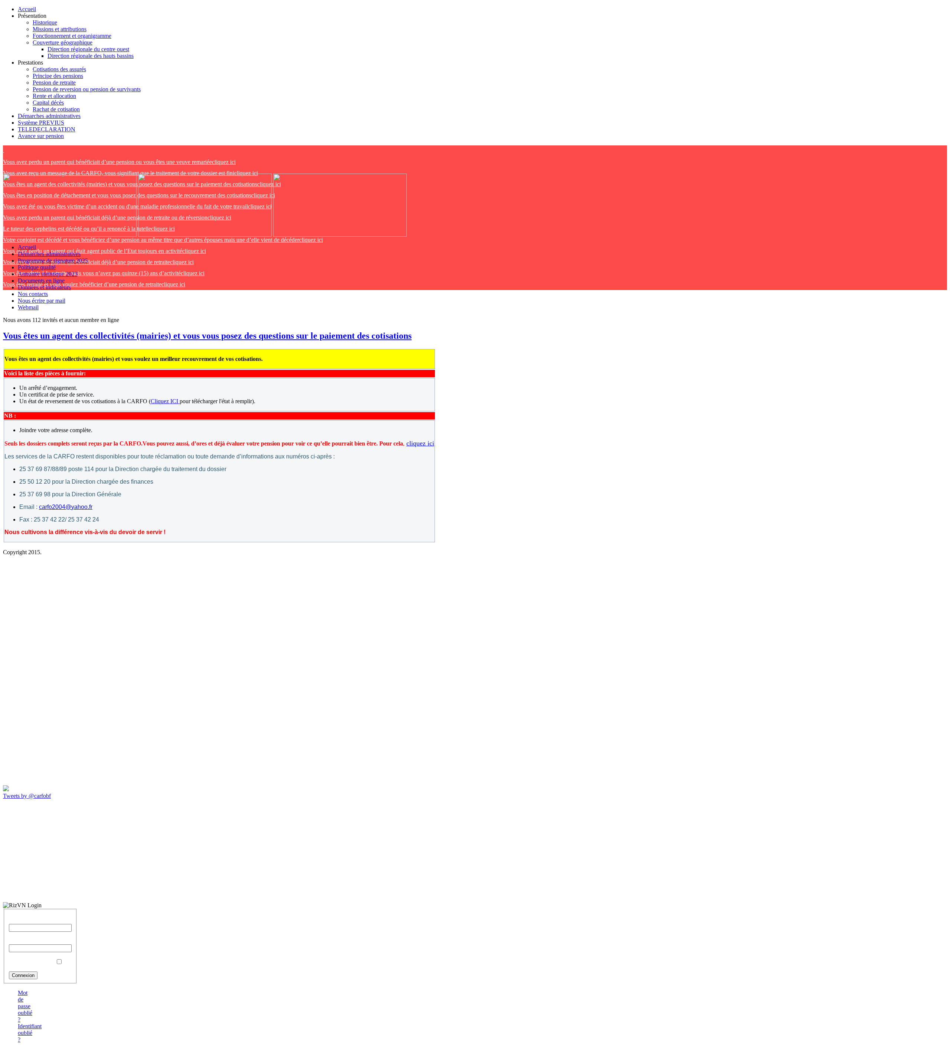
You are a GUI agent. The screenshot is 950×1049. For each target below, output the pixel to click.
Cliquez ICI (165, 401)
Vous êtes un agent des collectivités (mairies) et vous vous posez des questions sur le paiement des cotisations (207, 336)
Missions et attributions (59, 29)
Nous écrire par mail (41, 300)
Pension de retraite (54, 82)
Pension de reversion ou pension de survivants (87, 89)
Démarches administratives (49, 116)
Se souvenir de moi (31, 962)
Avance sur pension (41, 136)
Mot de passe (24, 941)
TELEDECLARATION (46, 129)
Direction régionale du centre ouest (88, 49)
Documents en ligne (41, 280)
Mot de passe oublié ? (25, 1006)
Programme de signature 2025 (53, 260)
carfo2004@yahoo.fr (65, 507)
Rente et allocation (54, 96)
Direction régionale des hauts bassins (91, 56)
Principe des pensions (58, 76)
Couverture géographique (62, 42)
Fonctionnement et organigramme (72, 36)
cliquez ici (119, 162)
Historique (45, 22)
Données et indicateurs (44, 287)
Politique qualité (37, 267)
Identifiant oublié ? (30, 1033)
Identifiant (21, 920)
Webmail (28, 307)
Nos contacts (33, 294)
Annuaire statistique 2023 (48, 274)
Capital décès (48, 102)
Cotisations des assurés (59, 69)
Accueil (27, 9)
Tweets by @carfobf (27, 796)
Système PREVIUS (41, 122)
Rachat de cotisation (56, 109)
